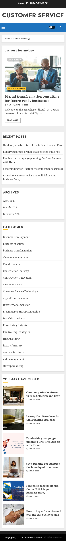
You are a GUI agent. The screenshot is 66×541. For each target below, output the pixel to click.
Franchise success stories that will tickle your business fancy (42, 489)
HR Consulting (11, 339)
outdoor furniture (13, 352)
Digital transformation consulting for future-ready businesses (32, 98)
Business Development (16, 237)
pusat (9, 105)
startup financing (13, 366)
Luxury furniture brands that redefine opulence (31, 151)
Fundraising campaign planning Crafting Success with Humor (43, 442)
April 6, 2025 (33, 496)
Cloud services (11, 264)
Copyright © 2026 (14, 537)
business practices (13, 244)
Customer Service (33, 15)
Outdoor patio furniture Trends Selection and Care (33, 145)
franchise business (14, 318)
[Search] (60, 27)
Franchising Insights (15, 325)
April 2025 (9, 200)
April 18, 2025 (34, 400)
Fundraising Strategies (16, 332)
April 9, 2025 (33, 471)
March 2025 (10, 207)
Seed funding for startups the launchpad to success (33, 168)
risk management (13, 359)
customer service (13, 284)
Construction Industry (16, 271)
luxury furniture (13, 345)
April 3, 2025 (33, 518)
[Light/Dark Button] (52, 27)
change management (15, 257)
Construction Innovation (17, 277)
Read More (12, 120)
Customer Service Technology (20, 291)
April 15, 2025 (34, 423)
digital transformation (16, 88)
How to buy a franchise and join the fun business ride (43, 512)
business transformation (17, 250)
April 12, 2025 (34, 449)
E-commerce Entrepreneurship (21, 311)
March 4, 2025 (22, 105)
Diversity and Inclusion (16, 305)
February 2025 (11, 214)
